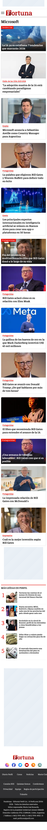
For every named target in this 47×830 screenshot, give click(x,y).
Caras (19, 774)
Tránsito (23, 794)
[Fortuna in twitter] (20, 765)
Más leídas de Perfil (14, 587)
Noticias (30, 774)
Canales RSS (8, 783)
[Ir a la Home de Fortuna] (19, 13)
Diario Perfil (7, 774)
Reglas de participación (34, 789)
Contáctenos (38, 783)
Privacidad (7, 789)
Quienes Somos (23, 783)
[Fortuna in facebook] (14, 765)
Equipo (18, 789)
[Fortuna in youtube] (27, 765)
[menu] (3, 13)
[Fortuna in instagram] (7, 765)
